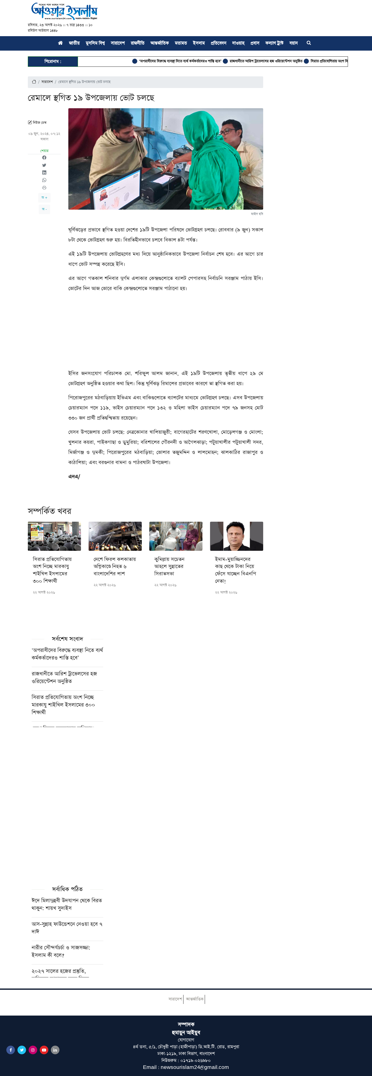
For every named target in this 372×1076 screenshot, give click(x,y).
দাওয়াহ (238, 43)
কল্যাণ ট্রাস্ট (274, 43)
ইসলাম (199, 43)
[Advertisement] (165, 333)
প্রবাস (255, 43)
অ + (44, 197)
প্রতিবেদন (218, 43)
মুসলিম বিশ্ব (95, 43)
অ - (44, 209)
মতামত (181, 43)
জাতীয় (74, 43)
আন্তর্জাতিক (160, 43)
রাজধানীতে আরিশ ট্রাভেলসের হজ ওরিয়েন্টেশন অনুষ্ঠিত (247, 61)
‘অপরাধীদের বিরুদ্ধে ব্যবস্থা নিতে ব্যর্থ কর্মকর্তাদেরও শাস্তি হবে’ (162, 61)
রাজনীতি (137, 43)
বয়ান (294, 43)
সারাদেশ (118, 43)
